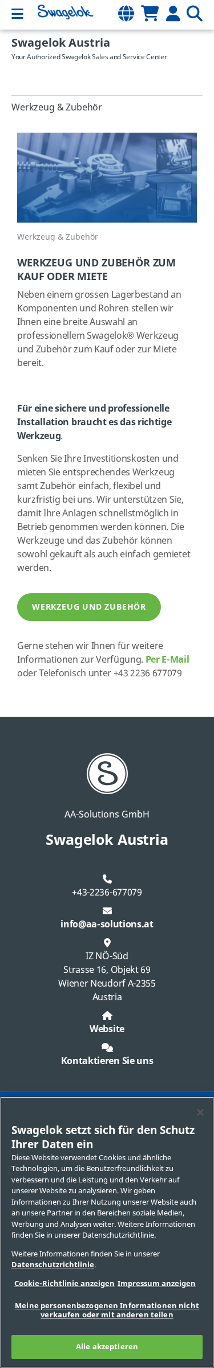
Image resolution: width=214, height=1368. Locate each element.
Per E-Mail (167, 660)
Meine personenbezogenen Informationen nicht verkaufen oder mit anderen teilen (107, 1310)
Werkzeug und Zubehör (89, 607)
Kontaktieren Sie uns (107, 1061)
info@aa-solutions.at (107, 924)
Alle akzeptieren (107, 1346)
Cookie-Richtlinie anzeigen (64, 1283)
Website (107, 1029)
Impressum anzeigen (157, 1283)
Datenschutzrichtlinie (52, 1264)
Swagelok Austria (60, 43)
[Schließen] (200, 1112)
